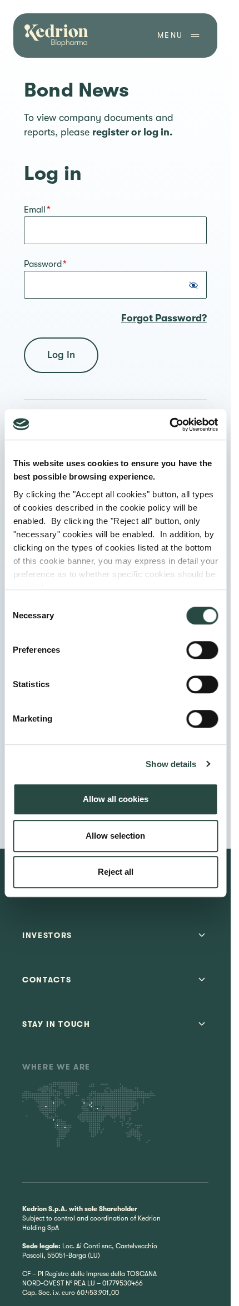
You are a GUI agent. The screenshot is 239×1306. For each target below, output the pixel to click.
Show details (171, 764)
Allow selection (115, 835)
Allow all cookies (115, 799)
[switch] (202, 650)
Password (45, 264)
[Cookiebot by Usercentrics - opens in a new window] (169, 424)
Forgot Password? (164, 318)
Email (37, 210)
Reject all (115, 871)
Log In (61, 354)
